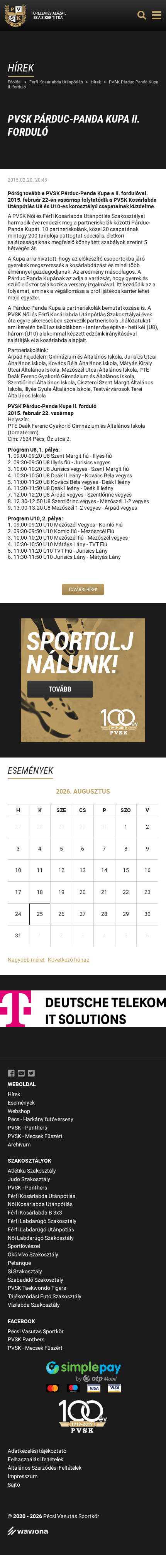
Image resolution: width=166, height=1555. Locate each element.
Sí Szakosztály (25, 1271)
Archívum (19, 1144)
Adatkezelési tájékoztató (37, 1451)
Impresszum (22, 1476)
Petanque (19, 1263)
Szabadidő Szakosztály (35, 1280)
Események (21, 1103)
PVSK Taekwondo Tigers (37, 1288)
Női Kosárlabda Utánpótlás (40, 1204)
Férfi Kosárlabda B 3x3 (35, 1212)
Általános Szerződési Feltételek (44, 1468)
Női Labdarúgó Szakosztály (41, 1238)
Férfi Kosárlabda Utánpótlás (56, 82)
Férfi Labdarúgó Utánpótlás (41, 1229)
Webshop (19, 1111)
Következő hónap (69, 960)
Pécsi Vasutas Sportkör (36, 1331)
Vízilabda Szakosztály (34, 1305)
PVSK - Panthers (27, 1128)
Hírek (96, 82)
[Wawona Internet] (83, 1532)
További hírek (83, 589)
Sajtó (14, 1485)
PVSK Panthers (26, 1339)
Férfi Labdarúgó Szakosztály (42, 1221)
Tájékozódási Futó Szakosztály (44, 1296)
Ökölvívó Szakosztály (33, 1254)
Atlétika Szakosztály (32, 1171)
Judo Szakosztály (29, 1179)
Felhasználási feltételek (35, 1459)
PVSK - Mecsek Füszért (35, 1136)
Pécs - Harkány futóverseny (40, 1119)
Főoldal (15, 82)
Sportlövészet (24, 1246)
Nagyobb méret (26, 960)
